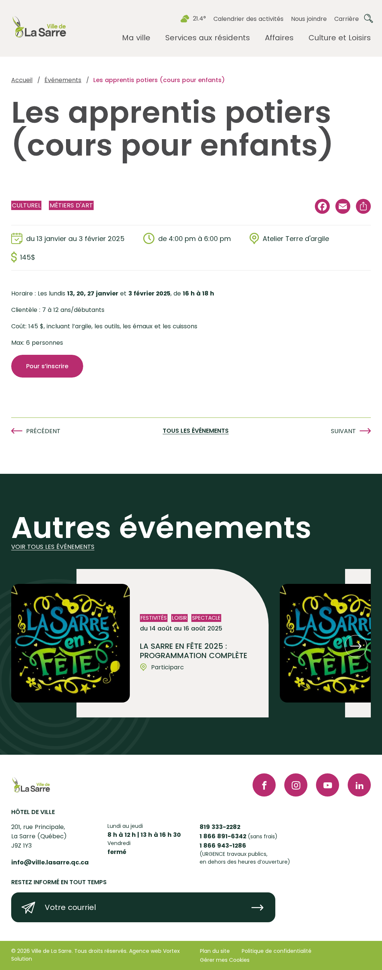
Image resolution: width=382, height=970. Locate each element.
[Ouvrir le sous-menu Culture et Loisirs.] (340, 38)
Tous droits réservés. (101, 951)
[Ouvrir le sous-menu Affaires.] (279, 38)
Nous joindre (309, 19)
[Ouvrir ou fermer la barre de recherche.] (368, 18)
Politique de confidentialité (276, 951)
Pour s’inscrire (47, 366)
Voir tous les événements (52, 547)
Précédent (43, 431)
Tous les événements (196, 431)
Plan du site (215, 951)
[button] (356, 646)
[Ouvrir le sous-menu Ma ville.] (136, 38)
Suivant (343, 431)
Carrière (346, 19)
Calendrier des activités (248, 19)
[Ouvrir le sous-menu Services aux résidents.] (207, 38)
